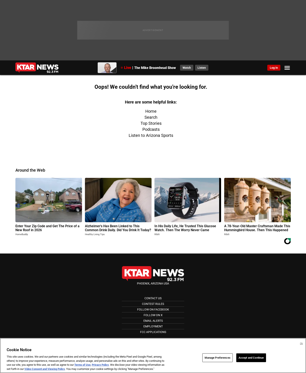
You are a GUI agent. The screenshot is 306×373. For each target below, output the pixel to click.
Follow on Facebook (153, 309)
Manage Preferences (217, 357)
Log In (274, 67)
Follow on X (153, 315)
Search (150, 117)
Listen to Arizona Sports (151, 135)
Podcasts (151, 129)
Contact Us (153, 298)
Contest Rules (153, 304)
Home (151, 111)
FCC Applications (153, 332)
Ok (301, 343)
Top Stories (151, 123)
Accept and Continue (251, 357)
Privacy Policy (100, 364)
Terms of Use (82, 364)
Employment (153, 326)
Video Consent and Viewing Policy (44, 368)
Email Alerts (153, 320)
